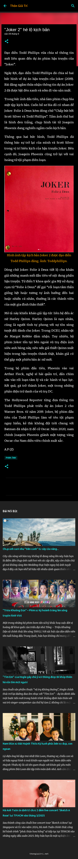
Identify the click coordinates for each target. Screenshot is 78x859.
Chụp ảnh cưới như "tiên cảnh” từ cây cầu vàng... (31, 548)
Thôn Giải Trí (18, 5)
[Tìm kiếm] (73, 5)
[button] (6, 41)
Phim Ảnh (11, 458)
